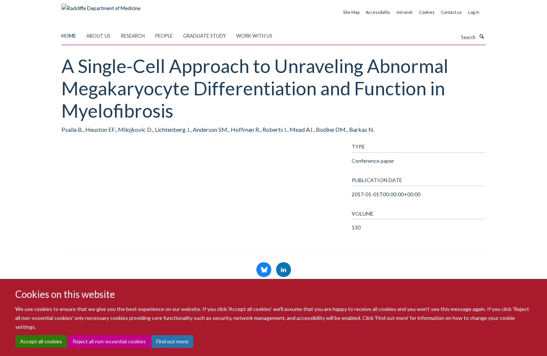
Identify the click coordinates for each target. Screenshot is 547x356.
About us (98, 36)
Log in (473, 12)
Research (133, 36)
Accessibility (378, 12)
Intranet (405, 12)
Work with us (254, 36)
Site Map (351, 12)
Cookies (427, 12)
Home (68, 36)
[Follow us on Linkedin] (283, 270)
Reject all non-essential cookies (109, 341)
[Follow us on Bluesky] (264, 270)
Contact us (451, 12)
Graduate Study (204, 36)
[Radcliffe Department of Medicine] (100, 6)
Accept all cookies (41, 341)
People (164, 36)
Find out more (172, 341)
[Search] (481, 36)
